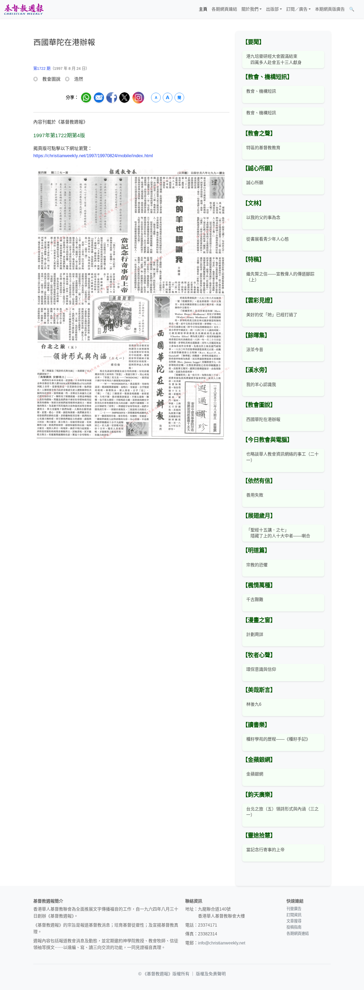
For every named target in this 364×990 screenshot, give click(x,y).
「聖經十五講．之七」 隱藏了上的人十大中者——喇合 (278, 533)
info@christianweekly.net (221, 943)
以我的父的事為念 (263, 217)
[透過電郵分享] (99, 97)
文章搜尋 (293, 921)
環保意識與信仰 (261, 669)
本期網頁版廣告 (330, 9)
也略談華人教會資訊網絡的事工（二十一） (282, 457)
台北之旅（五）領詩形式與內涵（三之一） (282, 812)
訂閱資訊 (293, 915)
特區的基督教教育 (263, 147)
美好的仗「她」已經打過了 (271, 315)
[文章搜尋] (359, 9)
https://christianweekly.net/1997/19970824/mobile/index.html (93, 155)
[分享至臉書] (111, 97)
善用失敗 (254, 495)
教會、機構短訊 (261, 91)
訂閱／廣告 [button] (297, 9)
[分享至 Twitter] (124, 97)
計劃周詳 (254, 634)
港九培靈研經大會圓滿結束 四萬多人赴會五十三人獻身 (274, 59)
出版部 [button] (272, 9)
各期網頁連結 (224, 9)
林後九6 (253, 704)
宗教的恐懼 (257, 565)
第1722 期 (41, 68)
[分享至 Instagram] (138, 98)
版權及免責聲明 (211, 974)
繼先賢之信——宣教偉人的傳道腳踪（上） (280, 277)
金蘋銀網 (254, 774)
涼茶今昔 (254, 349)
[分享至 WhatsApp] (86, 97)
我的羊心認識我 (261, 384)
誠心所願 (254, 182)
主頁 (203, 9)
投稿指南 (293, 927)
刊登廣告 (293, 909)
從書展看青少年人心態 (267, 239)
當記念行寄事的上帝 (265, 849)
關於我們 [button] (249, 9)
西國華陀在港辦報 (263, 419)
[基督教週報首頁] (23, 9)
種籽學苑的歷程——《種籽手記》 (278, 739)
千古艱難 (254, 599)
